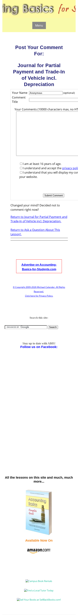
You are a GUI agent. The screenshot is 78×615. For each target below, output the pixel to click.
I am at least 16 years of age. (42, 164)
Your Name (19, 93)
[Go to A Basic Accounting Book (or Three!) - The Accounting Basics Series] (39, 535)
